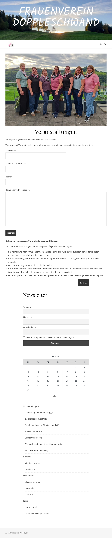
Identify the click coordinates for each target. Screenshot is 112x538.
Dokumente (28, 475)
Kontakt (27, 456)
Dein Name (10, 150)
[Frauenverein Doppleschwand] (10, 44)
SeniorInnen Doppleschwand (38, 513)
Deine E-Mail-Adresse (15, 163)
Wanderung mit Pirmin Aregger (39, 412)
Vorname (27, 307)
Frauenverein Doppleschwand (56, 18)
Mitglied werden (32, 463)
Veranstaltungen (31, 406)
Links (25, 500)
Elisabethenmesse (33, 437)
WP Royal (24, 533)
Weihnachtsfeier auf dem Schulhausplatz (43, 444)
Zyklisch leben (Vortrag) (36, 418)
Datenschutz (30, 488)
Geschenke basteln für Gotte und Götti (43, 425)
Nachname (28, 317)
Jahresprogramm (32, 481)
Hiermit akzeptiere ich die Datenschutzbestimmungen (50, 337)
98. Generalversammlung (36, 450)
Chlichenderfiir (31, 507)
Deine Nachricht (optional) (17, 189)
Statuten (29, 494)
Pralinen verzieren (33, 431)
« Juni (55, 396)
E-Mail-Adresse (29, 327)
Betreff (8, 176)
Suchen (83, 282)
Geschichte (30, 469)
